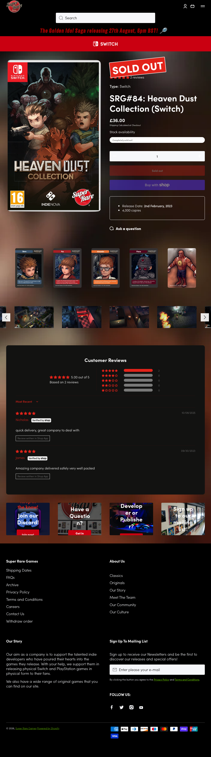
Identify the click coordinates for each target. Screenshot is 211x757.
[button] (192, 6)
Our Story (117, 590)
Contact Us (15, 613)
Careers (13, 606)
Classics (116, 575)
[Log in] (185, 6)
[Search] (59, 18)
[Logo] (14, 6)
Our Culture (119, 611)
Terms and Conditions (24, 599)
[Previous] (6, 317)
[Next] (205, 317)
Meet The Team (122, 597)
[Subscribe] (200, 670)
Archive (12, 584)
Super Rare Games (25, 728)
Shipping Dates (19, 570)
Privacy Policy (17, 591)
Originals (117, 582)
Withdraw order (19, 620)
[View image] (34, 317)
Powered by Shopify (48, 728)
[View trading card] (29, 268)
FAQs (10, 577)
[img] (25, 413)
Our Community (123, 604)
